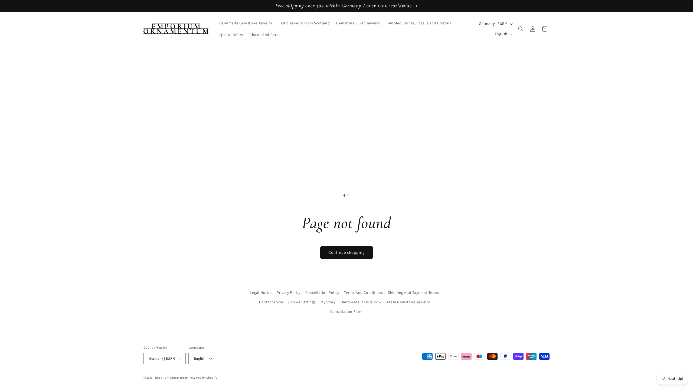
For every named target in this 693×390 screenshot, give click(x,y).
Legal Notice (261, 292)
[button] (521, 29)
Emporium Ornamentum (172, 377)
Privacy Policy (288, 292)
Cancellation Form (346, 311)
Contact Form (271, 302)
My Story (328, 302)
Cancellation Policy (322, 292)
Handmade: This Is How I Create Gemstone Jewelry (385, 302)
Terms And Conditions (363, 292)
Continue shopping (346, 252)
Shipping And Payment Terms (413, 292)
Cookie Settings (302, 302)
